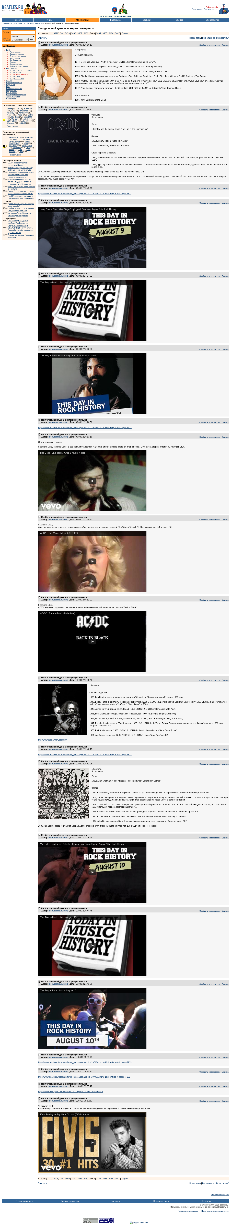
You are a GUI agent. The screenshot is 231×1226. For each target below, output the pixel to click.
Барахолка (115, 20)
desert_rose (27, 145)
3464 (98, 33)
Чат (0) (9, 80)
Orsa (28, 148)
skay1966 (26, 121)
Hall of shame (11, 93)
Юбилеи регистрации (19, 66)
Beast (9, 109)
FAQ (8, 87)
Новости (18, 20)
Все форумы (11, 68)
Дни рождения (16, 64)
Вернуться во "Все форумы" (215, 38)
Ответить (42, 38)
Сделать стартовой (70, 1201)
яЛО (13, 111)
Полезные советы (14, 89)
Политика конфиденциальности (214, 1211)
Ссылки (179, 20)
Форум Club (15, 76)
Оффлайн (147, 20)
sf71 (26, 143)
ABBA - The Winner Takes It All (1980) (59, 533)
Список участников (18, 56)
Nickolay (10, 113)
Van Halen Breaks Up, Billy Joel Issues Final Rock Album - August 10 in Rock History (82, 844)
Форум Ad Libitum (17, 78)
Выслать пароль (211, 9)
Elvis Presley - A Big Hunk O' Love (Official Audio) (64, 1114)
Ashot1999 (23, 113)
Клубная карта (16, 60)
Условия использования (188, 1211)
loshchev (26, 119)
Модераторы (11, 91)
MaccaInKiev (14, 143)
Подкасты (10, 85)
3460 (73, 33)
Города (13, 62)
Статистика (11, 99)
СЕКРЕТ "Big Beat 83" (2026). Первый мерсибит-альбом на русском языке (20, 230)
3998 (56, 33)
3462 (86, 33)
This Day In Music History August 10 (58, 917)
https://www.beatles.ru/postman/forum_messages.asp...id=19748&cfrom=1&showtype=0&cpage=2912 (85, 427)
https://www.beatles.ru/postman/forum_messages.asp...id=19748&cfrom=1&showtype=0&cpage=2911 (84, 193)
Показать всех (13, 126)
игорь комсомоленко (58, 45)
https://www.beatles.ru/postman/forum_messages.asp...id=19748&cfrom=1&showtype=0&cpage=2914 (85, 1077)
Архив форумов (13, 97)
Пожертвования (161, 1201)
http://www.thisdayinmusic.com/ (52, 740)
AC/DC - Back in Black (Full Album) (57, 613)
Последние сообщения (16, 95)
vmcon (11, 150)
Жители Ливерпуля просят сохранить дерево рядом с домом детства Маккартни (19, 181)
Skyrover (11, 123)
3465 (104, 33)
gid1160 (22, 123)
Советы (5, 38)
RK (18, 109)
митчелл (26, 139)
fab (21, 152)
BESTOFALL (12, 121)
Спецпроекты (212, 20)
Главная (5, 23)
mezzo (10, 115)
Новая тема (195, 38)
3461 (79, 33)
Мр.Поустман (82, 20)
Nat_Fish (15, 117)
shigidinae (24, 111)
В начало (206, 1201)
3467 (117, 33)
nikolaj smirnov (15, 137)
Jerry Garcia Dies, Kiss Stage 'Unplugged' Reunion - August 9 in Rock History (78, 209)
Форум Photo (15, 72)
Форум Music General (33, 23)
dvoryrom (28, 109)
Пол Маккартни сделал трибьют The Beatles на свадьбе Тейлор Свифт (18, 223)
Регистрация (197, 9)
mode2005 (28, 117)
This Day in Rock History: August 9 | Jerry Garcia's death (68, 355)
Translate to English (220, 1194)
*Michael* (17, 148)
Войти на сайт (212, 7)
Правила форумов (14, 82)
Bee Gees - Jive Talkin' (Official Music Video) (62, 453)
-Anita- (20, 115)
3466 (111, 33)
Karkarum (13, 145)
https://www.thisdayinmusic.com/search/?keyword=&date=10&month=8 (70, 1091)
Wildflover (29, 137)
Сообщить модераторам (209, 45)
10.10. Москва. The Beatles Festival (115, 16)
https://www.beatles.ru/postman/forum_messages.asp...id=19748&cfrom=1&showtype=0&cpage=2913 (85, 1062)
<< (62, 33)
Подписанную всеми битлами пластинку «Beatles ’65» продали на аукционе (20, 174)
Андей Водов (14, 141)
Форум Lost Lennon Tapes (21, 70)
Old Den (14, 119)
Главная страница (24, 1201)
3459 (67, 33)
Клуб (8, 50)
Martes (27, 141)
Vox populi (6, 40)
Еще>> (125, 33)
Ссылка (225, 45)
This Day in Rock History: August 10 (58, 990)
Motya (30, 115)
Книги (49, 20)
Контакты (115, 1201)
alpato (15, 139)
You (20, 150)
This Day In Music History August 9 (57, 282)
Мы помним (15, 58)
